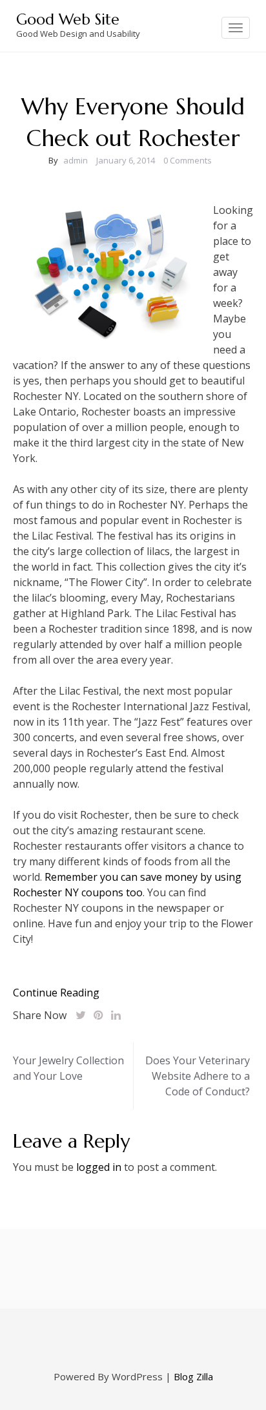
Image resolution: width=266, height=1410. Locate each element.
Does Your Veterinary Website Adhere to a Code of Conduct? (197, 1076)
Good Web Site (67, 19)
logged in (98, 1167)
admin (75, 160)
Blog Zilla (193, 1376)
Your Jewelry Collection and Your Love (68, 1068)
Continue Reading (56, 992)
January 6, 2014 (125, 160)
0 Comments (187, 160)
